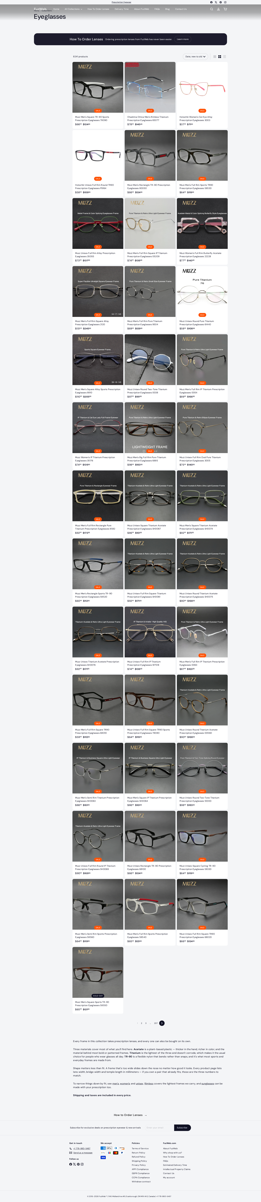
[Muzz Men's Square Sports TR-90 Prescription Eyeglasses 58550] (97, 980)
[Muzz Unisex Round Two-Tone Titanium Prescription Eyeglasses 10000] (202, 776)
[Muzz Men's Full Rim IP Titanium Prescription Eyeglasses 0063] (202, 640)
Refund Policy (138, 1156)
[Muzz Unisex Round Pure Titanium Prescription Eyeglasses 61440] (202, 299)
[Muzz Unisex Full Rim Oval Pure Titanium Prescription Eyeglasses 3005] (202, 435)
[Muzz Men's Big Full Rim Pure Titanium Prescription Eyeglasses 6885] (150, 435)
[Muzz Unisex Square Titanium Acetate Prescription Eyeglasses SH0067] (150, 503)
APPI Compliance (140, 1169)
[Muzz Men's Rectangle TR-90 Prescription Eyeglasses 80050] (150, 163)
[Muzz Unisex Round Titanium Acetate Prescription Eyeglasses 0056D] (202, 708)
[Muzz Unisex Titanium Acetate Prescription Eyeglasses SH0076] (97, 640)
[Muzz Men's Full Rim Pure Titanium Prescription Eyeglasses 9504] (150, 299)
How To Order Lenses (121, 2)
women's (125, 1083)
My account (169, 1177)
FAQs (157, 9)
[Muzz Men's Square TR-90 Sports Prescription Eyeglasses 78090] (97, 95)
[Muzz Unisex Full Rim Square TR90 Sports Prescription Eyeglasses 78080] (150, 708)
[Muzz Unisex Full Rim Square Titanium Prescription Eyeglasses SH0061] (150, 571)
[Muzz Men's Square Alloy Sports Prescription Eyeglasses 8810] (97, 367)
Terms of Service (140, 1148)
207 (156, 1023)
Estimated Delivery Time (175, 1165)
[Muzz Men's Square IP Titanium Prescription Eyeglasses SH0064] (150, 776)
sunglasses (207, 1083)
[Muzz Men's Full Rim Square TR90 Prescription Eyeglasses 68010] (97, 708)
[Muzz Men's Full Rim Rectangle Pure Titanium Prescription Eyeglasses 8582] (97, 503)
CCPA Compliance (141, 1177)
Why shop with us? (172, 1152)
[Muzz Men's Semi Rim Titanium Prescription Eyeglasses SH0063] (97, 776)
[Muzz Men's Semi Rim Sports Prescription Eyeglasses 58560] (97, 912)
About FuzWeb (141, 9)
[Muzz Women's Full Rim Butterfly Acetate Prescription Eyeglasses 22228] (202, 231)
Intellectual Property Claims (177, 1169)
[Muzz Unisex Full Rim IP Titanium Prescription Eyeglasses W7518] (150, 640)
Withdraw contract (141, 1181)
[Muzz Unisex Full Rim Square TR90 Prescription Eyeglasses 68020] (202, 912)
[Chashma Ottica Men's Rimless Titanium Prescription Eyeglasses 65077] (150, 95)
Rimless (149, 1083)
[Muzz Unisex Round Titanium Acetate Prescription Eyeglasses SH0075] (202, 571)
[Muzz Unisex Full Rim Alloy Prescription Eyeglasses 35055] (97, 231)
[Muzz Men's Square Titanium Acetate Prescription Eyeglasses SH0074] (202, 503)
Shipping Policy (139, 1161)
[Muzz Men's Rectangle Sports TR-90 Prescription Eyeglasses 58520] (97, 571)
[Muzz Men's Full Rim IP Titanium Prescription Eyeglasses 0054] (202, 367)
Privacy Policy (139, 1165)
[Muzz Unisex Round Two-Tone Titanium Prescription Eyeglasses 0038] (150, 367)
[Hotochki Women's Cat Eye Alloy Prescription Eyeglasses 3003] (202, 95)
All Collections (72, 9)
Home (56, 9)
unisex (139, 1083)
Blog (167, 9)
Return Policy (138, 1152)
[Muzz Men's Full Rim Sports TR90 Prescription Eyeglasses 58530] (202, 163)
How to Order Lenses (130, 1115)
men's (115, 1083)
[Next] (162, 1023)
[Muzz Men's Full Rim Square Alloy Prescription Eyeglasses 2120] (97, 299)
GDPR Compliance (141, 1173)
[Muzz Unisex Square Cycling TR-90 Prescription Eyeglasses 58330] (202, 844)
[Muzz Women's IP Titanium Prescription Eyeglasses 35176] (97, 435)
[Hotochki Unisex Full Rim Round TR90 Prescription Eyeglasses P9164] (97, 163)
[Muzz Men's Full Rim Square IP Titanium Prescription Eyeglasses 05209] (150, 231)
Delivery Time (122, 9)
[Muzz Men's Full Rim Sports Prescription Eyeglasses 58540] (150, 912)
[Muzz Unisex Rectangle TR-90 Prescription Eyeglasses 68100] (150, 844)
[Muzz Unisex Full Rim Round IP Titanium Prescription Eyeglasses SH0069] (97, 844)
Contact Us (181, 9)
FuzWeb (40, 9)
